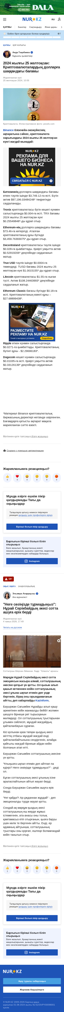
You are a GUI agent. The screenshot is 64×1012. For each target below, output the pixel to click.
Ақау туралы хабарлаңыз (32, 981)
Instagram (34, 561)
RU (53, 19)
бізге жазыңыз (40, 436)
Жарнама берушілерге (32, 989)
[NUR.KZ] (32, 19)
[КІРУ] (59, 19)
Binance (8, 130)
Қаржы (7, 27)
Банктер (22, 27)
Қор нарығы (19, 45)
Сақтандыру (35, 27)
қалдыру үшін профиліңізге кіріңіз (35, 515)
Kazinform (42, 700)
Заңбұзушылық (26, 586)
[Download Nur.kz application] (32, 7)
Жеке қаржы (51, 27)
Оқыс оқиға (9, 586)
